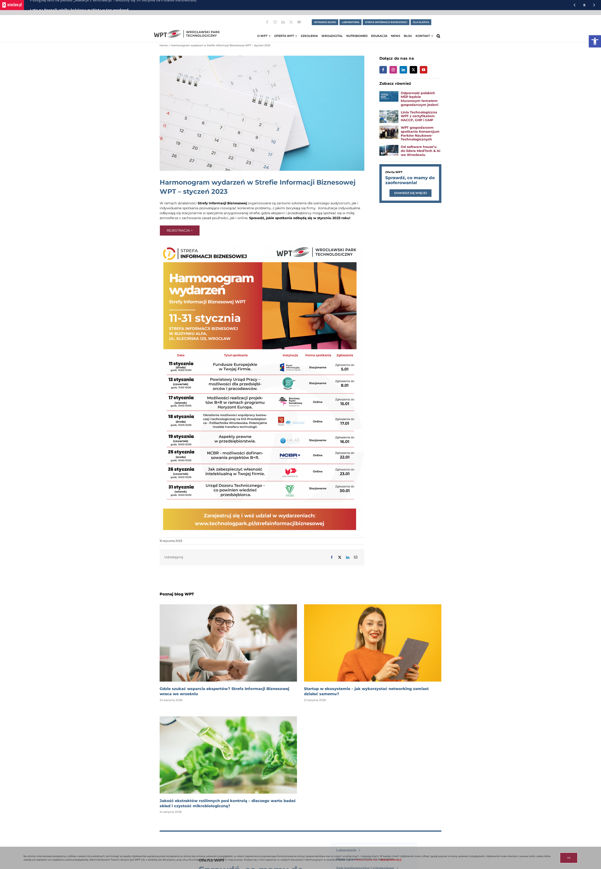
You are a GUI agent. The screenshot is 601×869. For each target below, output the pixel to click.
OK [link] (568, 857)
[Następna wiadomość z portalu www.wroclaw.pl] (594, 5)
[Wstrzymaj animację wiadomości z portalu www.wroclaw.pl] (584, 5)
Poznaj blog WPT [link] (177, 594)
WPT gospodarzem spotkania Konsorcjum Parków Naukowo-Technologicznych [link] (420, 133)
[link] (595, 41)
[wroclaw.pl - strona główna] (12, 5)
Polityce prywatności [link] (366, 859)
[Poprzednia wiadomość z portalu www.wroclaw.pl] (574, 5)
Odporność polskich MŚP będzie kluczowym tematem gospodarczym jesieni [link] (419, 99)
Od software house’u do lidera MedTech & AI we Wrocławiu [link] (420, 151)
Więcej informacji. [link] (391, 859)
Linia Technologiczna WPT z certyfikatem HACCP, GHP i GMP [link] (419, 116)
